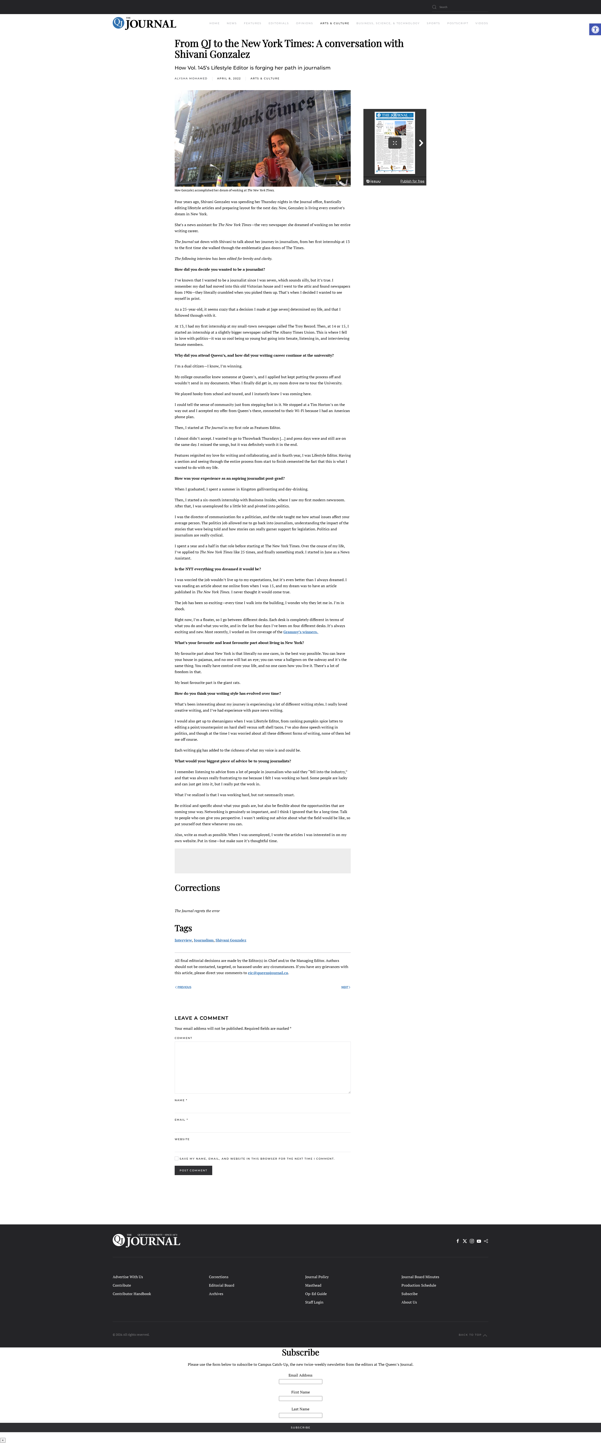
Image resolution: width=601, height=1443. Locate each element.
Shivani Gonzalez (231, 940)
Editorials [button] (279, 23)
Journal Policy (317, 1276)
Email (181, 1119)
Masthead (313, 1285)
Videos (481, 23)
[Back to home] (144, 23)
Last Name (300, 1409)
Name (181, 1100)
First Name (300, 1392)
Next (344, 987)
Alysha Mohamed (191, 78)
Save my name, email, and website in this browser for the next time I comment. (256, 1158)
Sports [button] (433, 23)
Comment (183, 1038)
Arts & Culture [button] (334, 23)
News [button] (232, 23)
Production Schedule (418, 1285)
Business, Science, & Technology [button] (388, 23)
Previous (184, 987)
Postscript (457, 23)
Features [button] (253, 23)
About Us (409, 1302)
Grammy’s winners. (301, 631)
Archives (216, 1293)
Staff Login (314, 1302)
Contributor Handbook (132, 1293)
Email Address (300, 1375)
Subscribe (409, 1293)
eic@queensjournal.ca (268, 972)
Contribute (122, 1285)
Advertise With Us (128, 1276)
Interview (183, 940)
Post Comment (193, 1170)
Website (182, 1139)
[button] (595, 29)
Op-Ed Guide (316, 1293)
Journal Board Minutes (420, 1276)
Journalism (204, 940)
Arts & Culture (265, 78)
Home (214, 23)
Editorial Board (221, 1285)
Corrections (218, 1276)
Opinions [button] (304, 23)
